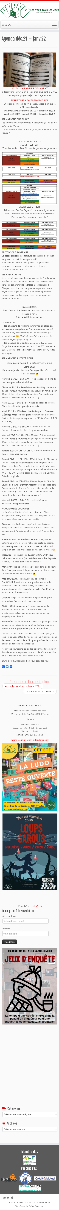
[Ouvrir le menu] (54, 24)
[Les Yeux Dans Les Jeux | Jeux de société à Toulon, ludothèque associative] (29, 10)
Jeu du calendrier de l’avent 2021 (23, 686)
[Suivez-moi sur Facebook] (9, 25)
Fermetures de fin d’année (39, 691)
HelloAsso (36, 906)
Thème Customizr (36, 1206)
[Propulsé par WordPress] (49, 1202)
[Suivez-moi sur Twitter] (6, 25)
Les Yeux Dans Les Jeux (26, 1202)
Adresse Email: (9, 916)
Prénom (6, 928)
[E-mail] (3, 25)
